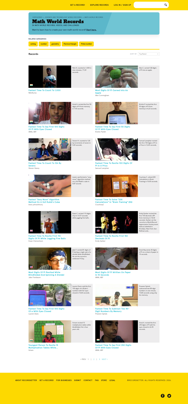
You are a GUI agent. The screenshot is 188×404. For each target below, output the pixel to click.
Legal (112, 380)
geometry (55, 44)
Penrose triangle (70, 44)
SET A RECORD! (77, 5)
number (44, 44)
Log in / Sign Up (122, 5)
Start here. (91, 30)
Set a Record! (47, 380)
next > (105, 359)
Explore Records (99, 5)
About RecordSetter (26, 380)
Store (104, 380)
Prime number (86, 44)
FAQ (97, 380)
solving (33, 44)
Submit (77, 380)
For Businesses (64, 380)
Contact (88, 380)
